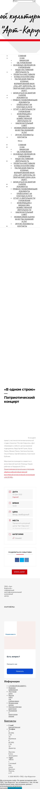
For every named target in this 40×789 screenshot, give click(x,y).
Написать (20, 671)
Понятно (11, 788)
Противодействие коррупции (15, 708)
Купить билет (19, 572)
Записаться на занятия (24, 93)
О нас (22, 58)
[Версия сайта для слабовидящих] (33, 3)
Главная (22, 56)
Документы (22, 97)
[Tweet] (22, 560)
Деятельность (22, 72)
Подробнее (18, 788)
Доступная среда (12, 692)
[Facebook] (17, 560)
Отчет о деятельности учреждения (24, 110)
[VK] (27, 560)
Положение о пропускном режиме (13, 713)
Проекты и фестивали (24, 74)
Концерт (18, 538)
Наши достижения (24, 69)
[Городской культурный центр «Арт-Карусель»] (13, 14)
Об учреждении (24, 63)
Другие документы (24, 135)
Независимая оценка (13, 704)
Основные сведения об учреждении (24, 66)
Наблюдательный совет (24, 124)
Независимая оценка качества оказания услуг (24, 130)
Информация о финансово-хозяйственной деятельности (24, 117)
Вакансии (24, 60)
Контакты (22, 137)
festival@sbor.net (14, 727)
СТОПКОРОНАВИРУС (17, 686)
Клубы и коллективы (24, 76)
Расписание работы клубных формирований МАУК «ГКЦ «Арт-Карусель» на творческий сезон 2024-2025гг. (24, 85)
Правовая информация (13, 689)
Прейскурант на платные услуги (24, 105)
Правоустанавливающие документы (25, 101)
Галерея (22, 95)
